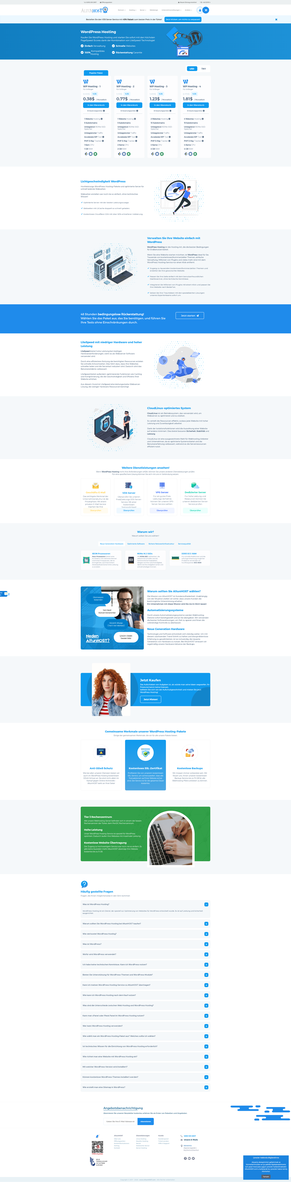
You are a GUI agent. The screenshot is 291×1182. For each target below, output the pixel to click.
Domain (121, 10)
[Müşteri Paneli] (200, 10)
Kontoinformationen (121, 1143)
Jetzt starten (188, 315)
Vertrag (116, 1146)
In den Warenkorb (96, 105)
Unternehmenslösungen (171, 10)
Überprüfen (95, 510)
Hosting (132, 10)
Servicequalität (184, 544)
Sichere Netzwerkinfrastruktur (161, 544)
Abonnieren (145, 1121)
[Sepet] (205, 10)
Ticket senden (163, 1141)
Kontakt (117, 1148)
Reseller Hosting (142, 1141)
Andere (188, 10)
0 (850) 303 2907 (91, 2)
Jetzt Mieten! (151, 699)
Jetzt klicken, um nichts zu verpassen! (183, 19)
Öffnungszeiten (106, 2)
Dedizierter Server (142, 1146)
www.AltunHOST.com (147, 1180)
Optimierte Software (136, 544)
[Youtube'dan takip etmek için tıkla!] (189, 1158)
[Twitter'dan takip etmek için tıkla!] (193, 1158)
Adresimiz (188, 1146)
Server (142, 10)
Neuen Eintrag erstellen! (188, 2)
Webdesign (154, 10)
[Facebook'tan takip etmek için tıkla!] (185, 1158)
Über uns (117, 1139)
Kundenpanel (163, 1139)
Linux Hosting (141, 1139)
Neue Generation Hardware (111, 544)
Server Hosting (141, 1148)
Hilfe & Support (163, 1143)
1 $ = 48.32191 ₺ (205, 2)
